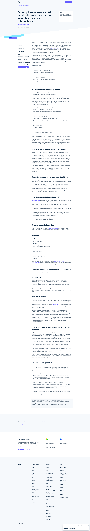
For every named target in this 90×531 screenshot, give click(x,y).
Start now (20, 449)
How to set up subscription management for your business (24, 62)
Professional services (50, 496)
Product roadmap (63, 485)
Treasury (33, 502)
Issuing (33, 486)
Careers (61, 487)
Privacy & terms (63, 473)
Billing (27, 5)
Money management (49, 480)
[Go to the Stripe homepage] (19, 464)
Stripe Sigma (34, 498)
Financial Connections (36, 481)
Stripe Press (62, 490)
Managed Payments (35, 489)
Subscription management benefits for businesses (23, 59)
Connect (33, 476)
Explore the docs (63, 447)
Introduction (20, 42)
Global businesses (49, 476)
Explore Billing (48, 449)
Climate (33, 474)
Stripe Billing (59, 61)
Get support (62, 495)
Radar (33, 495)
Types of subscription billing (23, 56)
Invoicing (33, 484)
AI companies (48, 484)
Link (32, 487)
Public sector (48, 498)
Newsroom (62, 488)
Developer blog (48, 520)
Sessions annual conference (65, 471)
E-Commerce (48, 471)
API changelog (48, 516)
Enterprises (48, 465)
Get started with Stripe (23, 24)
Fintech (47, 487)
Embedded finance (49, 473)
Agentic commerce (49, 468)
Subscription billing (36, 200)
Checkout (33, 473)
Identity (33, 483)
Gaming (47, 489)
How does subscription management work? (22, 48)
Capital (33, 471)
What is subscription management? (22, 44)
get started (49, 394)
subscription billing (53, 228)
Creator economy (49, 486)
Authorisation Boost (35, 468)
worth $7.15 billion (55, 48)
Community (62, 470)
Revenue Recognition (35, 496)
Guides (61, 465)
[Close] (88, 525)
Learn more (62, 19)
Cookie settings (63, 480)
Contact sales (68, 1)
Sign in (61, 1)
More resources (21, 5)
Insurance (47, 492)
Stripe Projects (48, 519)
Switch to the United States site (69, 528)
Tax (32, 499)
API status (48, 514)
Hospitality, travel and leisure (51, 490)
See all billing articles (22, 424)
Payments (33, 492)
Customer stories (63, 467)
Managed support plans (64, 497)
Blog (61, 468)
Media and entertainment (50, 493)
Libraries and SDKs (49, 517)
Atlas (33, 467)
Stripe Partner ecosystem (50, 506)
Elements (33, 480)
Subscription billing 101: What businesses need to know (43, 421)
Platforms (47, 481)
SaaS (47, 483)
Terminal (33, 500)
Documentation (48, 512)
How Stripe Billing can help (23, 64)
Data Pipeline (34, 479)
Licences (61, 477)
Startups (47, 467)
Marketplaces (48, 479)
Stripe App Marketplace (50, 504)
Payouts (33, 493)
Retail (47, 499)
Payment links (34, 490)
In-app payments (49, 477)
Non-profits (48, 495)
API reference (48, 513)
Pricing (47, 1)
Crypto (33, 477)
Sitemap (61, 478)
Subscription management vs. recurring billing (23, 51)
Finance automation (49, 474)
